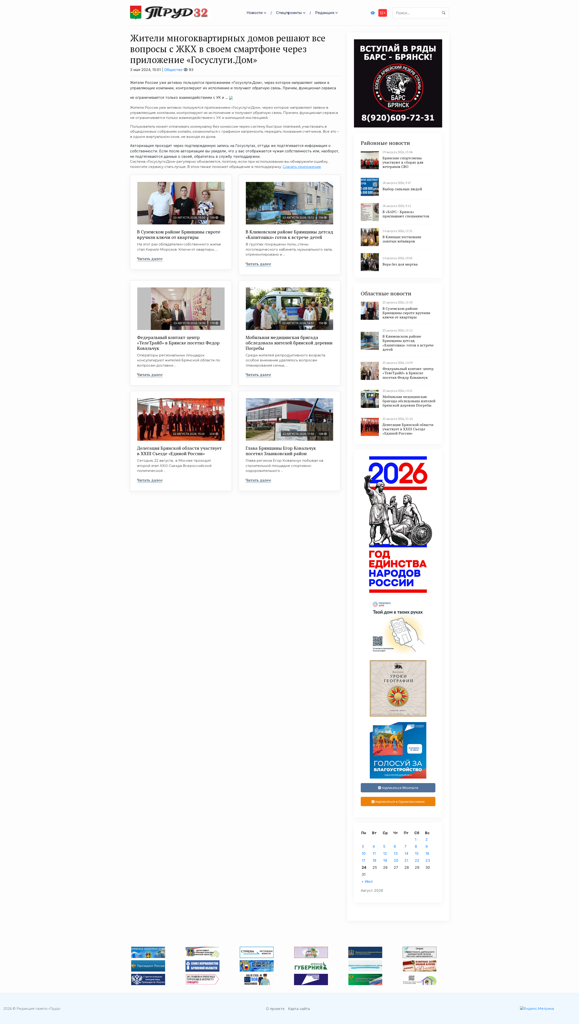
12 (385, 853)
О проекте (275, 1008)
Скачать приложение (302, 167)
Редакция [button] (324, 13)
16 (427, 853)
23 (427, 860)
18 (374, 860)
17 (363, 860)
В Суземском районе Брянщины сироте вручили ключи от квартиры (178, 234)
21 (406, 860)
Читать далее (150, 258)
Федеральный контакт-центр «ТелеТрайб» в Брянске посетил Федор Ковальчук (178, 342)
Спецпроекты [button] (289, 13)
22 (417, 860)
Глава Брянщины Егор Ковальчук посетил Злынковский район (281, 451)
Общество (173, 69)
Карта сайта (299, 1008)
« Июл (367, 881)
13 (396, 853)
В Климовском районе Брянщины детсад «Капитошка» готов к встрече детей (289, 234)
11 (374, 853)
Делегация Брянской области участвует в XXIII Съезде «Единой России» (179, 451)
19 (385, 860)
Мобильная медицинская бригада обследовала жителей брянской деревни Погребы (289, 342)
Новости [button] (255, 13)
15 (417, 853)
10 (363, 853)
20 (396, 860)
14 (406, 853)
